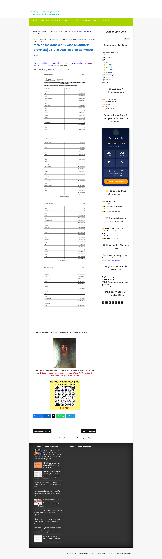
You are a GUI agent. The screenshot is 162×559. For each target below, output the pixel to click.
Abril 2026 (109, 65)
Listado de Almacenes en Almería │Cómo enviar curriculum (52, 465)
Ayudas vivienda (109, 109)
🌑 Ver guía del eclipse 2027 (116, 181)
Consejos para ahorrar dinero (113, 206)
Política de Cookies (108, 279)
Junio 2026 (109, 70)
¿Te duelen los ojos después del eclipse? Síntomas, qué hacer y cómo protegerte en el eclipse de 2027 (48, 530)
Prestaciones (108, 104)
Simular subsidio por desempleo (114, 236)
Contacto (105, 21)
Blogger (89, 438)
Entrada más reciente (42, 431)
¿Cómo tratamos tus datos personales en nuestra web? (115, 283)
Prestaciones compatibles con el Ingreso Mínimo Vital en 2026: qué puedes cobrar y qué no (48, 513)
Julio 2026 (109, 72)
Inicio (34, 21)
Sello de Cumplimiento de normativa (113, 286)
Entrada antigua (88, 431)
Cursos (67, 21)
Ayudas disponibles (110, 102)
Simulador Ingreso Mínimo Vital (113, 228)
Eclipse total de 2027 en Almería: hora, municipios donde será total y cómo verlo (47, 521)
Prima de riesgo (109, 75)
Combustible (108, 57)
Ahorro (106, 77)
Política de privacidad (108, 278)
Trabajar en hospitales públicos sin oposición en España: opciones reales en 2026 (48, 485)
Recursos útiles (90, 21)
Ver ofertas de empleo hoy (112, 260)
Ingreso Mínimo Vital (110, 99)
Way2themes (101, 553)
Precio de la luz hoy (110, 201)
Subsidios (107, 106)
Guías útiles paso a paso (111, 204)
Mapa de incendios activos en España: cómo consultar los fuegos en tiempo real (47, 493)
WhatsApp (60, 416)
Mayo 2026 (109, 67)
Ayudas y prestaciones (111, 52)
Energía (106, 55)
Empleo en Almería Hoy (50, 21)
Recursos (107, 82)
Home (36, 39)
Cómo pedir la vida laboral (112, 211)
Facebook (37, 416)
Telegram (71, 416)
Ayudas (77, 21)
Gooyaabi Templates (124, 553)
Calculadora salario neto (111, 238)
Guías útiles (107, 80)
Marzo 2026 (109, 62)
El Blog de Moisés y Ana (41, 6)
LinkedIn (47, 416)
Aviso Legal (105, 281)
